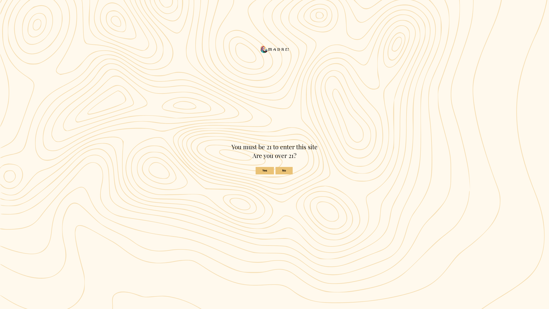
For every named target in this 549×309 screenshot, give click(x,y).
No (284, 171)
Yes (264, 171)
